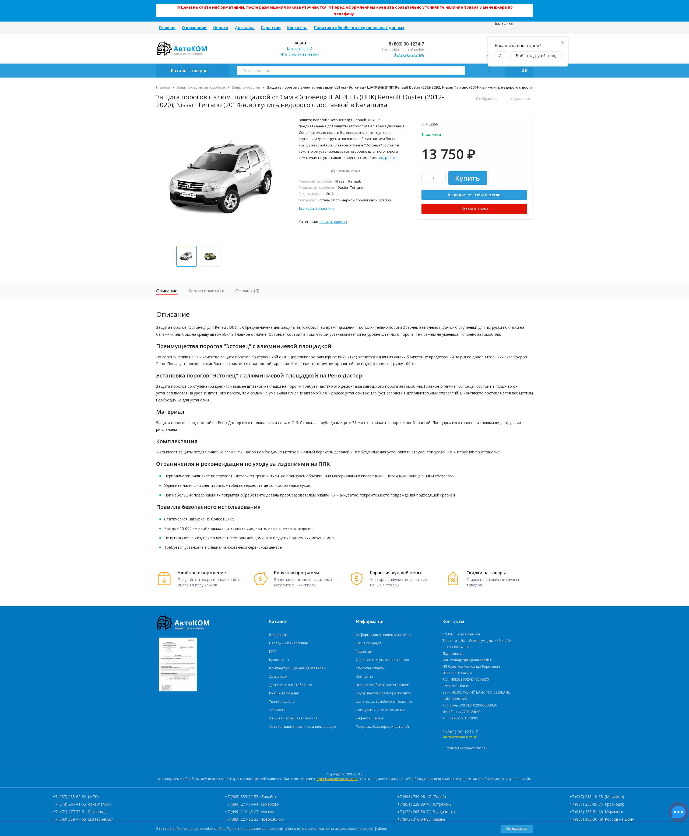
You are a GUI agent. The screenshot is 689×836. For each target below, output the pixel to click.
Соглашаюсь (516, 828)
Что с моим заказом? (299, 54)
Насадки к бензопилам (288, 643)
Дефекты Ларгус (370, 718)
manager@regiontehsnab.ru (467, 748)
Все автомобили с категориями (382, 684)
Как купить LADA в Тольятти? (380, 709)
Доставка (245, 27)
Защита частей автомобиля (201, 87)
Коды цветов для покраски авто (383, 693)
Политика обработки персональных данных (359, 27)
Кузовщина (279, 659)
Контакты (297, 27)
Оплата (220, 27)
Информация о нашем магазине (383, 634)
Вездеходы (279, 634)
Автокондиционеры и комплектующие (302, 726)
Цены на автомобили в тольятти (384, 701)
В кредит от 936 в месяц (474, 194)
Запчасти (277, 709)
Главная (167, 27)
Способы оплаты (370, 668)
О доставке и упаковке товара (382, 659)
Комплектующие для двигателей (297, 668)
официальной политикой (337, 778)
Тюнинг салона (282, 701)
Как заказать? (299, 48)
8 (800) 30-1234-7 (406, 44)
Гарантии (271, 27)
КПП (272, 651)
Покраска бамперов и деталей (382, 726)
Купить (467, 178)
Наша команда (368, 643)
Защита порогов (246, 87)
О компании (194, 27)
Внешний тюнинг (283, 693)
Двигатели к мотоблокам (290, 684)
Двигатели (278, 676)
